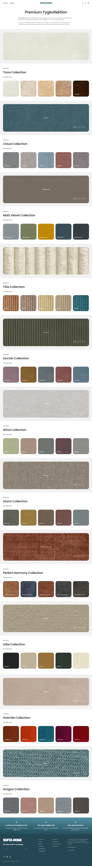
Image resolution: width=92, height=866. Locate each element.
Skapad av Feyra (15, 861)
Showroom (54, 839)
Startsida (5, 3)
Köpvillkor (40, 844)
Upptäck (12, 3)
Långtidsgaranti (42, 848)
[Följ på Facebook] (4, 857)
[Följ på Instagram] (7, 857)
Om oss (40, 841)
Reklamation (41, 846)
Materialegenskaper (7, 76)
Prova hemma (55, 846)
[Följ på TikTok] (10, 857)
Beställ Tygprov (41, 851)
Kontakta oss (41, 839)
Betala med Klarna (56, 844)
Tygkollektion (55, 841)
